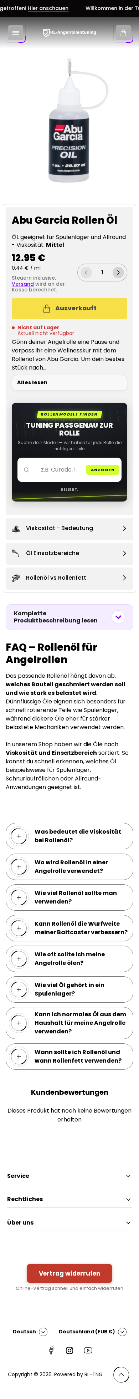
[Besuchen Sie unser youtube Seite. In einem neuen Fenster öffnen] (88, 1350)
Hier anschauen (42, 8)
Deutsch (24, 1331)
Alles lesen (32, 382)
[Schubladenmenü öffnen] (16, 33)
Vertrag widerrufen (69, 1273)
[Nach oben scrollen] (121, 1375)
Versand (23, 284)
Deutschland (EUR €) (87, 1331)
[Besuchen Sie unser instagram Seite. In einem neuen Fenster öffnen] (69, 1350)
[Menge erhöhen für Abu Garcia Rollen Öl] (118, 272)
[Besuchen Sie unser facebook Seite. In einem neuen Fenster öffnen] (51, 1350)
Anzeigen (102, 470)
